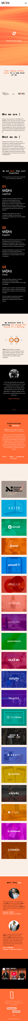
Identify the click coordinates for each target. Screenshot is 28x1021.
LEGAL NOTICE (17, 1018)
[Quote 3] (15, 409)
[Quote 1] (12, 409)
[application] (14, 34)
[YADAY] (5, 3)
